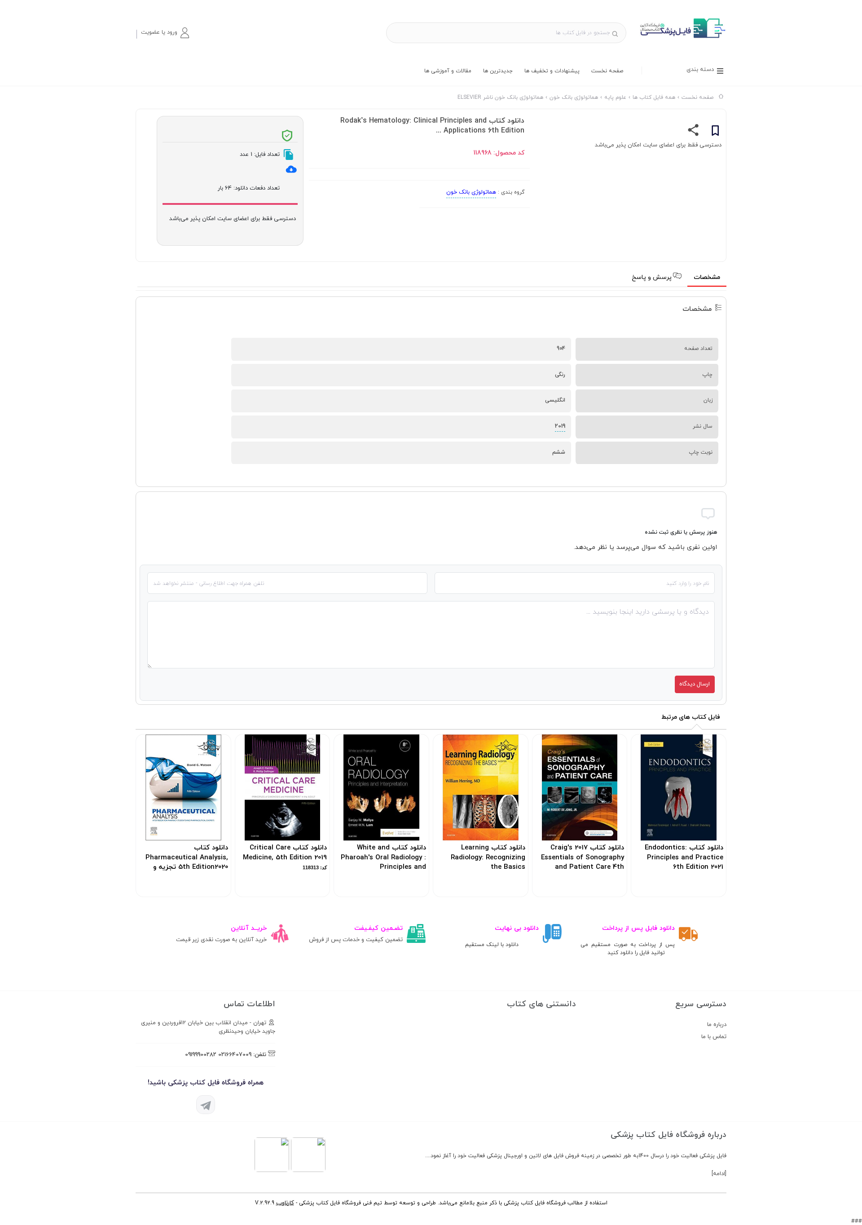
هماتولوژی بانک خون (471, 192)
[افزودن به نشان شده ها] (715, 132)
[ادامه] (719, 1174)
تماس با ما (713, 1037)
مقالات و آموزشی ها (447, 71)
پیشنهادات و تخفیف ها (552, 71)
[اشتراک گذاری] (693, 132)
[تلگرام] (205, 1104)
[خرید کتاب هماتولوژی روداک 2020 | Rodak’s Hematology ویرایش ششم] (681, 38)
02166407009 (234, 1055)
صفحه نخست (607, 71)
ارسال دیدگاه (694, 684)
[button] (164, 32)
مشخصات (707, 277)
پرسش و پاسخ (652, 277)
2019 (560, 426)
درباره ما (716, 1025)
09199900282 (200, 1055)
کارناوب (285, 1203)
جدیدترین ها (498, 71)
